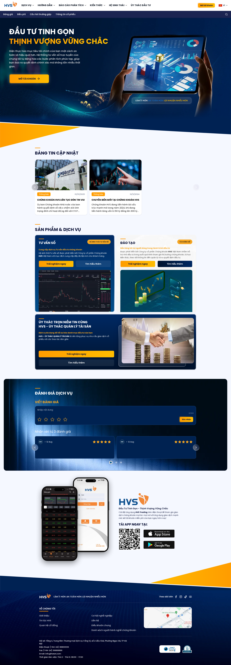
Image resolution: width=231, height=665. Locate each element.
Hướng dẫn (45, 5)
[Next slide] (196, 187)
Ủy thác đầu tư (141, 5)
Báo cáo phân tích (71, 5)
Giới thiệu (44, 615)
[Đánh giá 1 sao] (39, 419)
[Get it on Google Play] (159, 545)
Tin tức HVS (45, 620)
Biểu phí (21, 14)
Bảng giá (8, 14)
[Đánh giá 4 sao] (59, 419)
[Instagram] (180, 596)
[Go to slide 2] (116, 462)
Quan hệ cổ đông (48, 625)
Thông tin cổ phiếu (65, 14)
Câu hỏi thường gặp (40, 14)
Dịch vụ (26, 5)
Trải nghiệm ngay (56, 263)
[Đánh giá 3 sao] (52, 419)
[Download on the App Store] (159, 534)
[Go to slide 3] (121, 462)
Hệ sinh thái (116, 5)
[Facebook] (176, 596)
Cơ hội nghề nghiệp (101, 615)
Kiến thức (96, 5)
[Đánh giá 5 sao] (65, 419)
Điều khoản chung (101, 625)
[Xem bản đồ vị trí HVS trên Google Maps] (168, 617)
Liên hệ (95, 620)
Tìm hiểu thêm (93, 263)
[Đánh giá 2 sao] (46, 419)
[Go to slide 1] (111, 462)
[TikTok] (185, 596)
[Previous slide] (35, 187)
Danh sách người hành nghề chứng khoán (113, 630)
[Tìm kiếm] (226, 14)
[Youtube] (190, 596)
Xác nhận (186, 419)
